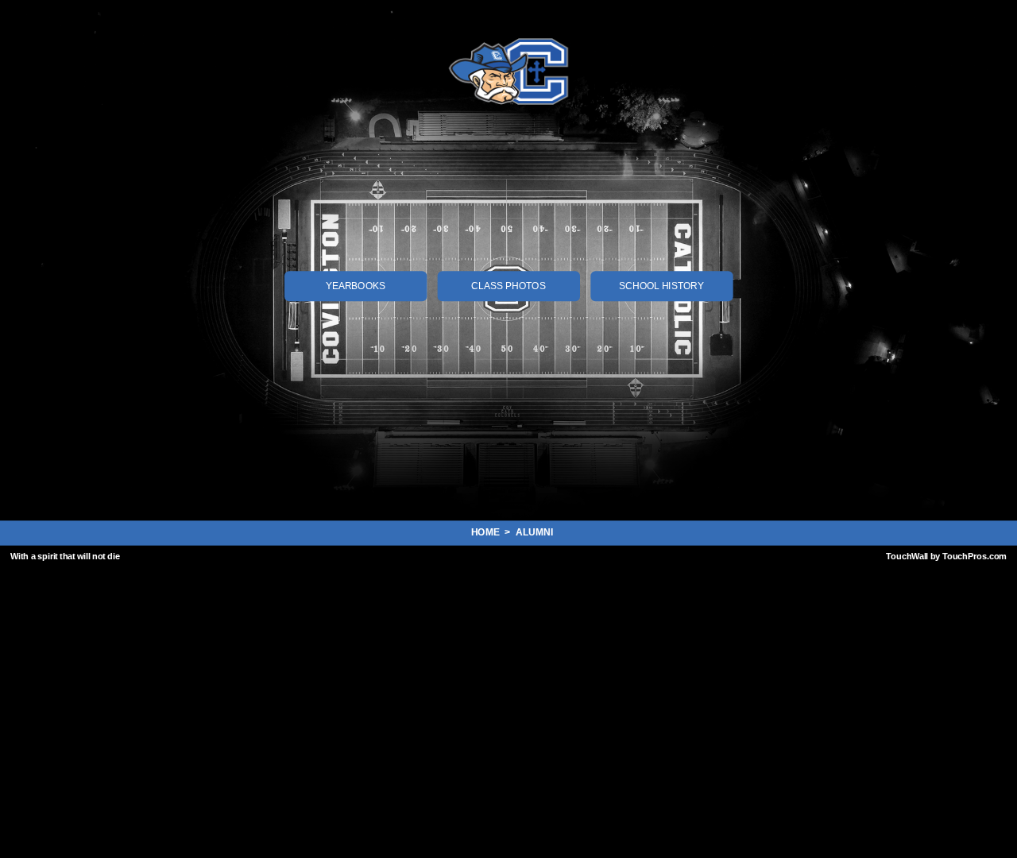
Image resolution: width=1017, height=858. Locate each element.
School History (661, 285)
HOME (488, 532)
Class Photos (508, 285)
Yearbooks (355, 285)
